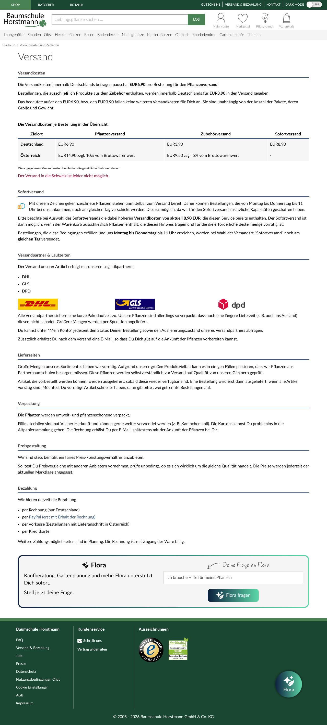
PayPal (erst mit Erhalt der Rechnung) (62, 517)
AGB (19, 695)
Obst (48, 35)
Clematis (182, 35)
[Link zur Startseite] (26, 19)
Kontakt (273, 4)
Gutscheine (210, 4)
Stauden (34, 35)
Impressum (24, 703)
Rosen (89, 35)
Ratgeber (46, 4)
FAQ (19, 640)
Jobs (19, 656)
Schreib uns (92, 641)
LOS (196, 19)
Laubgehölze (14, 35)
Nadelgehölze (133, 35)
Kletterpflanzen (159, 35)
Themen (254, 35)
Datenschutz (26, 671)
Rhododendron (204, 35)
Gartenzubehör (231, 35)
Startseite (9, 45)
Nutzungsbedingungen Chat (38, 679)
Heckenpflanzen (68, 35)
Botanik (76, 4)
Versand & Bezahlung (243, 4)
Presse (21, 664)
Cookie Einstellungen (32, 687)
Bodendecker (108, 35)
